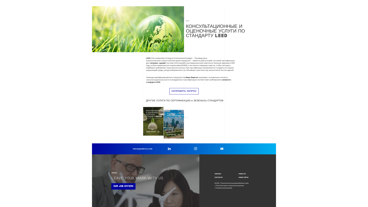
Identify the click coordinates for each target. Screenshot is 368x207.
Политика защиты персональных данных (230, 185)
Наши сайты (243, 177)
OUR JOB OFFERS (123, 186)
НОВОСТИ (242, 174)
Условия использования (224, 188)
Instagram (195, 148)
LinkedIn (169, 148)
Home (187, 21)
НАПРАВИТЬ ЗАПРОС (184, 91)
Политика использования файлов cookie (235, 183)
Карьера (218, 174)
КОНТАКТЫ (219, 177)
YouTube (221, 148)
